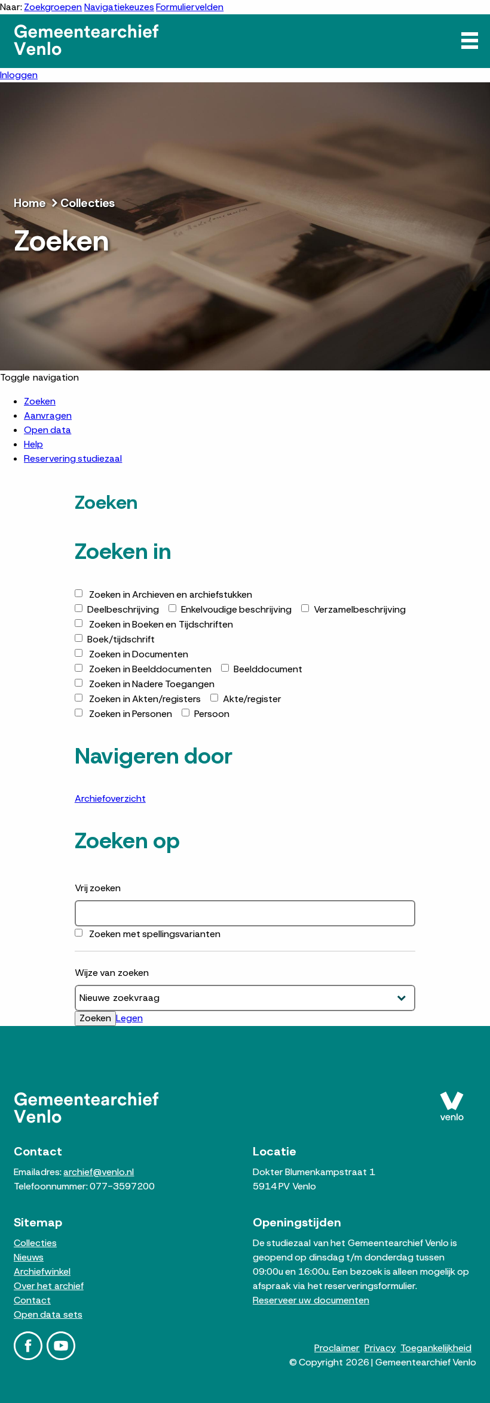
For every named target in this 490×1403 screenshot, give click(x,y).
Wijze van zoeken (112, 972)
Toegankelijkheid (435, 1348)
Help (33, 444)
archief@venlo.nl (98, 1172)
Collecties (87, 203)
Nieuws (29, 1257)
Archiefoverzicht (110, 798)
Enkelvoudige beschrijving (236, 609)
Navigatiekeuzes (119, 7)
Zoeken (40, 401)
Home (30, 203)
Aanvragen (48, 415)
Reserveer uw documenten (311, 1300)
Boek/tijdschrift (121, 639)
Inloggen (19, 75)
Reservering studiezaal (73, 458)
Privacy (380, 1348)
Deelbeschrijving (123, 609)
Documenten (138, 654)
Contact (32, 1300)
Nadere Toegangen (152, 684)
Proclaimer (337, 1348)
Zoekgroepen (53, 7)
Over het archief (49, 1286)
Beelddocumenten (150, 669)
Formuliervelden (189, 7)
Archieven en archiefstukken (170, 594)
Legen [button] (129, 1018)
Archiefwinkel (42, 1271)
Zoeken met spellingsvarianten (154, 934)
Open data (47, 430)
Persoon (211, 713)
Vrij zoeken (98, 888)
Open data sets (48, 1314)
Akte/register (252, 699)
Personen (130, 713)
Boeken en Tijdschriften (161, 624)
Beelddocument (268, 669)
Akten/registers (145, 699)
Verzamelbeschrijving (360, 609)
